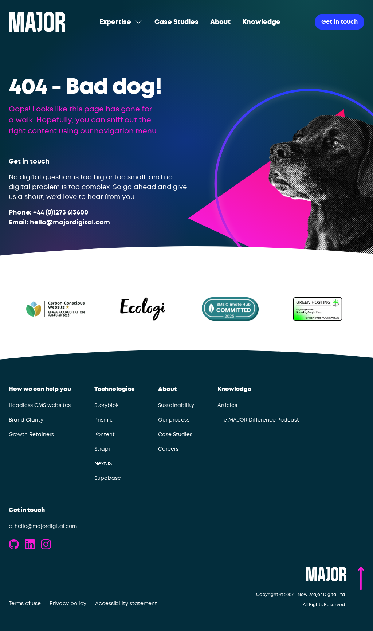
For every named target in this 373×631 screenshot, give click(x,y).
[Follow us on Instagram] (46, 544)
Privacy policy (68, 603)
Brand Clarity (26, 419)
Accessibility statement (126, 603)
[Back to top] (361, 578)
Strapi (102, 449)
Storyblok (106, 405)
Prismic (103, 419)
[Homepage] (37, 22)
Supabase (107, 478)
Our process (173, 419)
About (167, 389)
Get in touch (27, 510)
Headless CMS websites (40, 405)
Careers (168, 449)
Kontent (104, 434)
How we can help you (40, 389)
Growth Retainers (31, 434)
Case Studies (175, 434)
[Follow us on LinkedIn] (30, 544)
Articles (227, 405)
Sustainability (176, 405)
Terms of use (25, 603)
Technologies (114, 389)
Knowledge (234, 389)
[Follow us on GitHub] (14, 544)
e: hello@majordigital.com (43, 526)
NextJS (103, 463)
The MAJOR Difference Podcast (258, 419)
